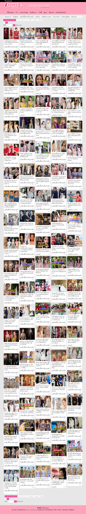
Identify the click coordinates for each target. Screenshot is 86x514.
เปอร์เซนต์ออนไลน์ (61, 12)
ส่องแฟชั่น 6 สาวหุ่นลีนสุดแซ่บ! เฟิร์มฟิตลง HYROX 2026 (10, 65)
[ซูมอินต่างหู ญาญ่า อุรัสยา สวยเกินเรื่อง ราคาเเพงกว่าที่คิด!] (27, 357)
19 (26, 496)
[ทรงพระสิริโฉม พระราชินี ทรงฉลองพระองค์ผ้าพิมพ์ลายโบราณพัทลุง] (74, 57)
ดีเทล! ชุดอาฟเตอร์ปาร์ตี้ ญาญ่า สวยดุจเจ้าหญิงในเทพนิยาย (43, 364)
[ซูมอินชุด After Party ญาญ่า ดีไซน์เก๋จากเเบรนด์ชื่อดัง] (11, 126)
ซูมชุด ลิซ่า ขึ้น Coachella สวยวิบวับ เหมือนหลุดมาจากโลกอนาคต (11, 461)
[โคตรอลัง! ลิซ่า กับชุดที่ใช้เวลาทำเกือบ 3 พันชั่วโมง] (27, 404)
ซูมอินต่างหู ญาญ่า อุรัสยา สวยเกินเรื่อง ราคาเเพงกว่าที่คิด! (27, 366)
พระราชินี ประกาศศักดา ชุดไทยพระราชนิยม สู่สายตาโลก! (74, 182)
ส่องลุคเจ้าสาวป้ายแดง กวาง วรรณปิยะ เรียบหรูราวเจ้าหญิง (58, 294)
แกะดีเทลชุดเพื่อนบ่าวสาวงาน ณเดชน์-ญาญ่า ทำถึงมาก (42, 457)
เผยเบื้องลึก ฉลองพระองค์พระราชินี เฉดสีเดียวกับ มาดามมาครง (59, 178)
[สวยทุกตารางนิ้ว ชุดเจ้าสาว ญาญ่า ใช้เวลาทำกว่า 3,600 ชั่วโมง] (43, 332)
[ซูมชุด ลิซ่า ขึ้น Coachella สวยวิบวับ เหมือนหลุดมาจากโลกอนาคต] (11, 452)
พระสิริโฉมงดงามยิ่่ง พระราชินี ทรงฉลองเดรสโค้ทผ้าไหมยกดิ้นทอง (11, 112)
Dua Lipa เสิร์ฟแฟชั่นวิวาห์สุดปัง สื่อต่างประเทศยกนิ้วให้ (73, 317)
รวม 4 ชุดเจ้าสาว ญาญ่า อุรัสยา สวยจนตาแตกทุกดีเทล (74, 112)
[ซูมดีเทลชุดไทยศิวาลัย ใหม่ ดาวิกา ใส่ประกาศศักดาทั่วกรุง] (74, 469)
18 (27, 20)
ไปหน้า (4, 25)
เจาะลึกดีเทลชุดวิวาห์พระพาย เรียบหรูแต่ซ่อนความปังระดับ (11, 298)
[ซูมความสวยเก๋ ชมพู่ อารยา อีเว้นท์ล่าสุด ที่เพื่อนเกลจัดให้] (74, 332)
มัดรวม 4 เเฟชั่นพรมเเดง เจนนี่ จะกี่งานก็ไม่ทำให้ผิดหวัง (58, 389)
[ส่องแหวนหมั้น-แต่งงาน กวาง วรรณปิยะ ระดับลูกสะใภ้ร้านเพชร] (74, 217)
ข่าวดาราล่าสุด (24, 12)
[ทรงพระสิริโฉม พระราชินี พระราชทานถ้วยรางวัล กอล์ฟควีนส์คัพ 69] (43, 148)
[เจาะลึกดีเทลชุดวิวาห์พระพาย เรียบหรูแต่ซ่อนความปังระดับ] (11, 289)
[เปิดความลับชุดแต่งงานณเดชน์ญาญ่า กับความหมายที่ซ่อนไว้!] (58, 450)
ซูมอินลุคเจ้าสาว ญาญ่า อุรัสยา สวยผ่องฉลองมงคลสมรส (43, 133)
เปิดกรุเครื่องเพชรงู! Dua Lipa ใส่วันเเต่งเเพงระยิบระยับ (27, 273)
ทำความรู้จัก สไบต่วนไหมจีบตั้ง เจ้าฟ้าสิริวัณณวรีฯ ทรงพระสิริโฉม (58, 131)
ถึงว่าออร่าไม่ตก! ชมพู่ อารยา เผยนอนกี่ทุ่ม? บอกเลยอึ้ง (74, 249)
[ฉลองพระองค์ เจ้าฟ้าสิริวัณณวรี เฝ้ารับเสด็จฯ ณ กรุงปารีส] (43, 196)
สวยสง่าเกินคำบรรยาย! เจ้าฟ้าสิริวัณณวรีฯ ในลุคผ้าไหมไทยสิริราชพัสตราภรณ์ (43, 181)
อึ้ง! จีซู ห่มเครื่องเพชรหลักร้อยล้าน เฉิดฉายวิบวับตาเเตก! (11, 251)
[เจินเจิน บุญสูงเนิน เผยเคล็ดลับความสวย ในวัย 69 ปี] (74, 196)
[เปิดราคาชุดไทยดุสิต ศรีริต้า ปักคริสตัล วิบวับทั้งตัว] (58, 404)
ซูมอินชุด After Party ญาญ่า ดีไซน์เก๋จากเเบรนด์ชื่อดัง (10, 135)
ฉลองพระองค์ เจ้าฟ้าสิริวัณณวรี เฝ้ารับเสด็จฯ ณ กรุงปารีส (42, 204)
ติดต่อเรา (71, 510)
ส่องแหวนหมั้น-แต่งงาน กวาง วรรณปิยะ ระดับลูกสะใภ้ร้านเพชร (74, 226)
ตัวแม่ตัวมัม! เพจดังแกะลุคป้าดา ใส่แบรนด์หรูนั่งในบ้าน (58, 65)
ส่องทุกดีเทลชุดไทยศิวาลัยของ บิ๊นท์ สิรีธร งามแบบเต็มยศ (58, 341)
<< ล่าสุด (5, 20)
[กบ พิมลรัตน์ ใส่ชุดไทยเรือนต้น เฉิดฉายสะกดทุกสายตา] (11, 359)
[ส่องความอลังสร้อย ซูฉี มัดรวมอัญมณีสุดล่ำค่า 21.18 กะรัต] (43, 33)
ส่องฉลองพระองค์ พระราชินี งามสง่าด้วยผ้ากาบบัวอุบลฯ (27, 42)
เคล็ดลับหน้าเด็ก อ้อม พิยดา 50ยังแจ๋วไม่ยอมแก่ (59, 111)
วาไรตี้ (40, 12)
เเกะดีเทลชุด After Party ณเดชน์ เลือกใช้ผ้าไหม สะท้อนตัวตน (74, 431)
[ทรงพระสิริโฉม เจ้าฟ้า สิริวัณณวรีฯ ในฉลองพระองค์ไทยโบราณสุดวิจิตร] (58, 355)
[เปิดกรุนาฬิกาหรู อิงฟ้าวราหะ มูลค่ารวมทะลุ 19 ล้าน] (27, 57)
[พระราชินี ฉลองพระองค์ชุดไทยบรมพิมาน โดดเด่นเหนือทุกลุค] (11, 429)
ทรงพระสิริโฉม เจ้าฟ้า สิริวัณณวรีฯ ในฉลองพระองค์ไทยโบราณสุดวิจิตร (58, 365)
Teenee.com (7, 17)
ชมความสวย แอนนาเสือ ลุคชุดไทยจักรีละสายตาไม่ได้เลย (11, 275)
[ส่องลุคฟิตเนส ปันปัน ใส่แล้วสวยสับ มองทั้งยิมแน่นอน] (27, 287)
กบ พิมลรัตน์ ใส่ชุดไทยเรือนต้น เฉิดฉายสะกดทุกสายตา (11, 368)
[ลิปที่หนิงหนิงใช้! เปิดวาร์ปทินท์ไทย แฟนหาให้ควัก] (43, 242)
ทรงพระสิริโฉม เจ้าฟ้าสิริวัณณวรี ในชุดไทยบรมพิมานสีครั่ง (58, 42)
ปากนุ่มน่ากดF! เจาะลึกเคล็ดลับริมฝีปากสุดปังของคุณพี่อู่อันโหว (58, 482)
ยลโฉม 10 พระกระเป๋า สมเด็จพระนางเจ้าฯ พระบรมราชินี (10, 321)
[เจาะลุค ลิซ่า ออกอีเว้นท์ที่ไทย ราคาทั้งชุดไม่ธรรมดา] (74, 150)
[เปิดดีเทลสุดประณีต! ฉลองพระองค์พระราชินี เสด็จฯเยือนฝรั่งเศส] (58, 193)
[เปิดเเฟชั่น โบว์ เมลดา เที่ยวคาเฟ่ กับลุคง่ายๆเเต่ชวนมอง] (74, 376)
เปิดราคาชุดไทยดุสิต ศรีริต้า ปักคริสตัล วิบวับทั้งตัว (59, 412)
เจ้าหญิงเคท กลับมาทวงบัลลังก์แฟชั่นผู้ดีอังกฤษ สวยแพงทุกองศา (10, 414)
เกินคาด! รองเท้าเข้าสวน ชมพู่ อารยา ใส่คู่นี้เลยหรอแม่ (59, 271)
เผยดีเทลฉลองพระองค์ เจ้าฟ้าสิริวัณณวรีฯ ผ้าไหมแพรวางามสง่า (11, 42)
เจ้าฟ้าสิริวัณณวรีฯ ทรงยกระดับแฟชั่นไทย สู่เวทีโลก (42, 480)
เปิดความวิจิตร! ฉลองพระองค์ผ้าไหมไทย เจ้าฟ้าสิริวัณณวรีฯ (26, 155)
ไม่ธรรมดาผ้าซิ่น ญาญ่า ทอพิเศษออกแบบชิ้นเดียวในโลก (26, 457)
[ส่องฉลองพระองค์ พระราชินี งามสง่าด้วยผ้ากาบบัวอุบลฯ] (27, 33)
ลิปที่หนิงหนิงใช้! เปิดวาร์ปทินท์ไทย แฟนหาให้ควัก (43, 250)
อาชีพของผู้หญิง (65, 17)
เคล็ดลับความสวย (46, 17)
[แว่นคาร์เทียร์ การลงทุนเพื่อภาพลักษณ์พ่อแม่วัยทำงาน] (74, 126)
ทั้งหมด (40, 20)
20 (22, 20)
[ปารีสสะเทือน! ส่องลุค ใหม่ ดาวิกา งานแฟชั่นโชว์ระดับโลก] (11, 150)
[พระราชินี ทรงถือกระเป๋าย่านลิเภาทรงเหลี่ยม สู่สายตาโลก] (43, 101)
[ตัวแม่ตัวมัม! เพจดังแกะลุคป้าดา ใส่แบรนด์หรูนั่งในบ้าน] (58, 57)
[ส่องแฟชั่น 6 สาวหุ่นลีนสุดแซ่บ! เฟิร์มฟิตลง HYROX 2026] (11, 57)
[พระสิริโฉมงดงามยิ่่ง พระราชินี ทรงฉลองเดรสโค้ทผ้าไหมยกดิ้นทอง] (11, 103)
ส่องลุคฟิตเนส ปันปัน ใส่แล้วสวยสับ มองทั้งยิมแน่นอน (26, 296)
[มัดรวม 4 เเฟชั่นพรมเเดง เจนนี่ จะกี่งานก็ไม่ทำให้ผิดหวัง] (58, 380)
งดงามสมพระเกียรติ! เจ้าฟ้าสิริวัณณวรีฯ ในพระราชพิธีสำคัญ (74, 89)
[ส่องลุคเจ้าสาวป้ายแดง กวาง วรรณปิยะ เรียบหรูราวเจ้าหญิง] (58, 286)
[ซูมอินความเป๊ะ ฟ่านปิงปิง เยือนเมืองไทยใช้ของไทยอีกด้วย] (11, 220)
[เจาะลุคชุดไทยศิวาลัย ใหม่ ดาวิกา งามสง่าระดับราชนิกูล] (27, 472)
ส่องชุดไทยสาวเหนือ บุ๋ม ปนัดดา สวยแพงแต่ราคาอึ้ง (27, 224)
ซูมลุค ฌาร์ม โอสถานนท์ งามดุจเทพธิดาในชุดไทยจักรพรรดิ (11, 345)
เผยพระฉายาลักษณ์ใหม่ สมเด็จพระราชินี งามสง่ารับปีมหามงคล (26, 389)
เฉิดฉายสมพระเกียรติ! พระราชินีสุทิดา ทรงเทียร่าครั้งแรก (27, 434)
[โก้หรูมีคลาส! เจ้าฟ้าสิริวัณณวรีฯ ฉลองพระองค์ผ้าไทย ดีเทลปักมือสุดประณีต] (11, 476)
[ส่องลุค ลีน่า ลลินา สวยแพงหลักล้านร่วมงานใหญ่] (27, 80)
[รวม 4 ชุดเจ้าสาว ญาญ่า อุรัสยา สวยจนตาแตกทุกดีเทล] (74, 103)
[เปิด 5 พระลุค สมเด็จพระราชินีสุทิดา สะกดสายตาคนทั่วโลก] (43, 402)
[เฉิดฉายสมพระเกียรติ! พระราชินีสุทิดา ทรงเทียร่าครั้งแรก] (27, 425)
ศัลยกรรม (74, 17)
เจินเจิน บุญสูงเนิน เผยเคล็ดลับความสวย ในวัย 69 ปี (74, 205)
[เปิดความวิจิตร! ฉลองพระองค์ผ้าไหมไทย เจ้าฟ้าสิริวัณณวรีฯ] (27, 146)
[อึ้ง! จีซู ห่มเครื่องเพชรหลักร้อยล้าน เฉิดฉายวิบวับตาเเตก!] (11, 243)
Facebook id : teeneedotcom (45, 510)
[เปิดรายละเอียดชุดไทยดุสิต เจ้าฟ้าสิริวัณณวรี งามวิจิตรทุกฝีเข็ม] (11, 196)
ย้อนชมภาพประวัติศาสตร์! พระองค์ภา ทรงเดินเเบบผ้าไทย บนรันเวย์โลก (26, 249)
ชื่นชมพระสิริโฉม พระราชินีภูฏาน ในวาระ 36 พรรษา (74, 271)
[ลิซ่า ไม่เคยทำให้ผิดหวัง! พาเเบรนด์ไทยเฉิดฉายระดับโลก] (43, 285)
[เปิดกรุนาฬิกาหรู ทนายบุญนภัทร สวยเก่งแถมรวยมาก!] (11, 173)
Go (14, 25)
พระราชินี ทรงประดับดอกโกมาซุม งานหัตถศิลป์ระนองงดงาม (43, 228)
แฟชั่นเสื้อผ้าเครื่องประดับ (27, 17)
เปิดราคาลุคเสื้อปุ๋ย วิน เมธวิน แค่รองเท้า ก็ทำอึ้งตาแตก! (43, 317)
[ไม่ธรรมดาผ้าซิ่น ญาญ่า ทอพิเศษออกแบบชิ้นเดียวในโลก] (27, 449)
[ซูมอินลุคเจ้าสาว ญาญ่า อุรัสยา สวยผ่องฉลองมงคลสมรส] (43, 124)
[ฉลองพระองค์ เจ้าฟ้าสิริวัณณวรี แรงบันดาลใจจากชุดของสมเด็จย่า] (27, 193)
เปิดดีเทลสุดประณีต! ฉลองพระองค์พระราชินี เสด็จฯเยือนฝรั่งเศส (58, 201)
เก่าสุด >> (35, 20)
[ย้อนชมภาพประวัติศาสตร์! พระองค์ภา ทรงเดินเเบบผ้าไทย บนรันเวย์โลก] (27, 239)
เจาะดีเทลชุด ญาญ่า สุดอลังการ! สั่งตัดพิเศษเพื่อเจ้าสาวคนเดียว (74, 362)
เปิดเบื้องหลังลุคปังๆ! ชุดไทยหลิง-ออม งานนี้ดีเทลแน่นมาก (74, 455)
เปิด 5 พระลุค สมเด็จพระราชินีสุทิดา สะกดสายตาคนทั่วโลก (43, 410)
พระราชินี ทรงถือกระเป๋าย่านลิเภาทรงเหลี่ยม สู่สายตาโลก (42, 110)
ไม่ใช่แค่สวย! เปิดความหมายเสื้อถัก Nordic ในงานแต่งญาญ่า (58, 318)
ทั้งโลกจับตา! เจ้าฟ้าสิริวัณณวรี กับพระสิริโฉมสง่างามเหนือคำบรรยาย (10, 391)
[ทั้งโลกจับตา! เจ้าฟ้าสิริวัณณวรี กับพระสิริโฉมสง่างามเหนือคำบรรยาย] (11, 382)
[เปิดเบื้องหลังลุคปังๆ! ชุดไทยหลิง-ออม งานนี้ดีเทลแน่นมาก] (74, 446)
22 (17, 20)
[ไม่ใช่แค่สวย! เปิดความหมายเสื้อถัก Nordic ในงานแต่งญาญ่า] (58, 309)
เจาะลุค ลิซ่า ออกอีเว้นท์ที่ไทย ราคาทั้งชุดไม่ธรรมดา (74, 158)
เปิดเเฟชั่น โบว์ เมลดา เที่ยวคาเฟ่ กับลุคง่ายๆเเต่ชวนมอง (74, 385)
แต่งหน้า (37, 17)
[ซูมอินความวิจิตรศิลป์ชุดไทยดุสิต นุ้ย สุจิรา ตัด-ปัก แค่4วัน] (27, 334)
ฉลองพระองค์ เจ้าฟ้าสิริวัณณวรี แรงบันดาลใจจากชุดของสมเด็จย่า (26, 201)
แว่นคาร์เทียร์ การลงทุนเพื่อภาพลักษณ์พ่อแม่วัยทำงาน (74, 135)
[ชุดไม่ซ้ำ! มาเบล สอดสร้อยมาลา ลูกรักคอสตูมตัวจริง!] (58, 239)
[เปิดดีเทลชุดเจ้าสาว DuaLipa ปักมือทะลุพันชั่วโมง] (58, 216)
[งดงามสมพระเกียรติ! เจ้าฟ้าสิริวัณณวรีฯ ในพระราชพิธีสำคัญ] (74, 80)
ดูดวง (45, 12)
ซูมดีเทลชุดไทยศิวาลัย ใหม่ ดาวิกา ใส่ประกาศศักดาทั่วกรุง (74, 478)
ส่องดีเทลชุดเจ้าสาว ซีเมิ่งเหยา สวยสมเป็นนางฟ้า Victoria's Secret (27, 319)
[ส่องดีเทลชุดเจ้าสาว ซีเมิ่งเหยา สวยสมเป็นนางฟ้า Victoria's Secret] (27, 311)
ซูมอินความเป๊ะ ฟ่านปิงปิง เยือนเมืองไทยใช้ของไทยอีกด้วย (11, 228)
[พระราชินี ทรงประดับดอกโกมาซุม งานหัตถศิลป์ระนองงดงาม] (43, 219)
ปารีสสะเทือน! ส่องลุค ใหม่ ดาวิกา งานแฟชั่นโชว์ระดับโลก (10, 158)
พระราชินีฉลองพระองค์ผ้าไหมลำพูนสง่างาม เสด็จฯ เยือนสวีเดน (75, 408)
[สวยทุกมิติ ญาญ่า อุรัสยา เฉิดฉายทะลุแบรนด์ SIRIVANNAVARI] (58, 146)
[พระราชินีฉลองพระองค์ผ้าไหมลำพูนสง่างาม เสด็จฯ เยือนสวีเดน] (74, 399)
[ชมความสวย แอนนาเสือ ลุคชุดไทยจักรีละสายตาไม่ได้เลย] (11, 266)
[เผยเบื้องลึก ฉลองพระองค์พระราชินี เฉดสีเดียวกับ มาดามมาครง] (58, 169)
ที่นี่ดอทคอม (10, 12)
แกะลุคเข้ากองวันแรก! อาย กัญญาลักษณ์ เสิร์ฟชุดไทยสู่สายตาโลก (26, 131)
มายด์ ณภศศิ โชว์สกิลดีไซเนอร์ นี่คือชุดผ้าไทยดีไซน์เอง (42, 271)
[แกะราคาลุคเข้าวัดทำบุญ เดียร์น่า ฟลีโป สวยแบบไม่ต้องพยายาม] (11, 80)
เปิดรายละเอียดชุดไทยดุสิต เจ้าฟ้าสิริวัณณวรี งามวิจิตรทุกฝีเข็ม (10, 205)
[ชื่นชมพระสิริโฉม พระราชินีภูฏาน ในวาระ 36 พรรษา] (74, 262)
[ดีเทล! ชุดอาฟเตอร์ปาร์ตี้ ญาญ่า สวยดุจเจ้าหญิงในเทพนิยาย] (43, 355)
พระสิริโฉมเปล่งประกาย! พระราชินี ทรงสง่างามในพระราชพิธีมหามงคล (74, 294)
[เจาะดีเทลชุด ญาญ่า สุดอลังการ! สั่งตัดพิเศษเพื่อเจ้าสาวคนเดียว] (74, 353)
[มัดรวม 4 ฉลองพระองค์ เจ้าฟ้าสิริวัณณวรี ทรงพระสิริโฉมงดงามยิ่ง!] (27, 169)
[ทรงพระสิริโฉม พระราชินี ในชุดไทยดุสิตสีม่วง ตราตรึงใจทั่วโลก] (43, 425)
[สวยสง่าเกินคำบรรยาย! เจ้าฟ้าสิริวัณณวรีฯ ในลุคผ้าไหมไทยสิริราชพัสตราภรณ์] (43, 171)
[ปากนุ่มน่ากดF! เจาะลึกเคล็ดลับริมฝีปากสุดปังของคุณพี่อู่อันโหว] (58, 473)
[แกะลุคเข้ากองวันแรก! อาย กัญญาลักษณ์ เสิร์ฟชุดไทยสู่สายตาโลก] (27, 123)
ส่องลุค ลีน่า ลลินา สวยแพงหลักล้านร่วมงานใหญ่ (27, 88)
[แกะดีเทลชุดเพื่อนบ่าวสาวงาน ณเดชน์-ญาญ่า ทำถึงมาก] (43, 448)
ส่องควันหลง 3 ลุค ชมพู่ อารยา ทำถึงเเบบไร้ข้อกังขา (42, 387)
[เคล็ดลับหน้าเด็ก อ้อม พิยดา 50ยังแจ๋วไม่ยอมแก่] (58, 103)
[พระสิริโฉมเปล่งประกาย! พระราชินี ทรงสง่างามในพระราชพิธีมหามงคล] (74, 285)
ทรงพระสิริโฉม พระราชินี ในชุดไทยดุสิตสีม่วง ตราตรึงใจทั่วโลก (42, 433)
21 (21, 496)
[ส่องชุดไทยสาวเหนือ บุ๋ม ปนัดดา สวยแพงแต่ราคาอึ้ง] (27, 216)
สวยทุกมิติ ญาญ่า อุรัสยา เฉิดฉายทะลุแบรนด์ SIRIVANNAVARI (58, 155)
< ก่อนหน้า (11, 20)
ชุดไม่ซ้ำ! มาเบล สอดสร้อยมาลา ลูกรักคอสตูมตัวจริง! (58, 248)
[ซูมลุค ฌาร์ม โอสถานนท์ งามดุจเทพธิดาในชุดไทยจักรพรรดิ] (11, 336)
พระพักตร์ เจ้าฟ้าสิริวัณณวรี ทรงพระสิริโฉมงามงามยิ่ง (26, 110)
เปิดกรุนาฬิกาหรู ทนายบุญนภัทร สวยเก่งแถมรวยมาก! (10, 182)
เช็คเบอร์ (51, 12)
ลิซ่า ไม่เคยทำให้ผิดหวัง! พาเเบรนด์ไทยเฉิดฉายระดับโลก (42, 294)
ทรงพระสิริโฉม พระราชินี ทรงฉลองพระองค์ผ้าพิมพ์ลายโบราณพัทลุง (74, 65)
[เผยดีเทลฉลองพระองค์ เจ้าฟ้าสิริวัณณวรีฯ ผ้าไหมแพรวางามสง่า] (11, 33)
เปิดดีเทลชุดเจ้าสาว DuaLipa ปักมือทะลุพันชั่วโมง (58, 224)
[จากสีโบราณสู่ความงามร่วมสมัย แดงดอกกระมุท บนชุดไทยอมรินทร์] (74, 33)
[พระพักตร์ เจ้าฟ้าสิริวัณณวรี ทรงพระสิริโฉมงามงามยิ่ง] (27, 102)
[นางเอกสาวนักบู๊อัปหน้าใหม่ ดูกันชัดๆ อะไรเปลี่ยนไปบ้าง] (43, 80)
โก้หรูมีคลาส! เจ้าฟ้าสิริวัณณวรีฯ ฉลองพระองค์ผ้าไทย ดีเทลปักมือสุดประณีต (10, 485)
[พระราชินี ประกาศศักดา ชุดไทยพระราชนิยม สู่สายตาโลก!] (74, 173)
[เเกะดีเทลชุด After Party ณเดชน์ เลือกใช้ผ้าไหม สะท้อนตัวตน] (74, 423)
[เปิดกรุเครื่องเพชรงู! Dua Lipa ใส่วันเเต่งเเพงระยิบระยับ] (27, 264)
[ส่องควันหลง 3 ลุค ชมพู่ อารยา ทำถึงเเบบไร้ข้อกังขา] (43, 378)
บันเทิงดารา (33, 12)
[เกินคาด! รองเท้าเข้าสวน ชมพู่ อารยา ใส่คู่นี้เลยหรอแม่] (58, 262)
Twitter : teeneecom (63, 510)
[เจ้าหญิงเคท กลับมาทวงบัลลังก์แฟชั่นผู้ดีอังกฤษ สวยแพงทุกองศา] (11, 406)
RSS (55, 510)
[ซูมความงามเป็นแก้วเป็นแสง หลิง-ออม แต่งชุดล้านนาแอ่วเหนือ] (43, 57)
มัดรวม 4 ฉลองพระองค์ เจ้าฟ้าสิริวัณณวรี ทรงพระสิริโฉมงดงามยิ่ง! (27, 178)
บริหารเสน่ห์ (56, 17)
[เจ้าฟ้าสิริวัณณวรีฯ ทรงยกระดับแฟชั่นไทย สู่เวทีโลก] (43, 471)
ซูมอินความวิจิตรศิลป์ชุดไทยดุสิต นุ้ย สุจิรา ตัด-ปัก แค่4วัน (27, 342)
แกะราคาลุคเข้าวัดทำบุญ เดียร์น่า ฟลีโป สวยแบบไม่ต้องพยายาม (11, 89)
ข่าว (17, 12)
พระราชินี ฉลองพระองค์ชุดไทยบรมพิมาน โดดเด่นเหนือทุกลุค (10, 438)
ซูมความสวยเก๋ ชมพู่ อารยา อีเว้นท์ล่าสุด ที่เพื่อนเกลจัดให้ (73, 340)
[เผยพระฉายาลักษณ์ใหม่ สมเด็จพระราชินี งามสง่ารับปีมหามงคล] (27, 380)
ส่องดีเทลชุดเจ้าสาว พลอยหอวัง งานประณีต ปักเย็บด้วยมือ (58, 436)
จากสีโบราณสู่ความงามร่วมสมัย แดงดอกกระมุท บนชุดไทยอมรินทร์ (74, 42)
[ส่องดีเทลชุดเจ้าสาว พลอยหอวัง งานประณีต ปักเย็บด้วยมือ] (58, 427)
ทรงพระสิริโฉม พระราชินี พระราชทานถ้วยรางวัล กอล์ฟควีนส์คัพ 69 (42, 156)
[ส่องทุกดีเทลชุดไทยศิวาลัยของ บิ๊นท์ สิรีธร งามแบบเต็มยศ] (58, 332)
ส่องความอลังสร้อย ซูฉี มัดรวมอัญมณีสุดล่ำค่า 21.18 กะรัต (42, 42)
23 (14, 20)
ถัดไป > (30, 20)
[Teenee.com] (13, 5)
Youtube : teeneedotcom (19, 510)
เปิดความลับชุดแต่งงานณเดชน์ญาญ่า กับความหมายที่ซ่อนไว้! (58, 459)
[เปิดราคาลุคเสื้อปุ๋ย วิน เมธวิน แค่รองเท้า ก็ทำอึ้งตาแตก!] (43, 308)
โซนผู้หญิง (15, 17)
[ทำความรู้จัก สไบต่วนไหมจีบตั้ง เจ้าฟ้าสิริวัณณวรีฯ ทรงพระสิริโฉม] (58, 123)
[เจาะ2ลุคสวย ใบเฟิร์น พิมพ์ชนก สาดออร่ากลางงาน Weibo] (58, 80)
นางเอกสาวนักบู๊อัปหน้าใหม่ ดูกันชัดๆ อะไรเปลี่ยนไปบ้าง (43, 89)
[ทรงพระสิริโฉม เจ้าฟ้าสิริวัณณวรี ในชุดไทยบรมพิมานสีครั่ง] (58, 33)
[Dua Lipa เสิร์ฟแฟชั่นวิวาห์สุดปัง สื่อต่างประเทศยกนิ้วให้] (74, 308)
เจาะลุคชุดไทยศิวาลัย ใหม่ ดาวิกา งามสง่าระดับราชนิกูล (27, 481)
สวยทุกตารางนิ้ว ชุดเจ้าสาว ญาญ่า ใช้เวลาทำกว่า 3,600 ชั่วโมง (42, 340)
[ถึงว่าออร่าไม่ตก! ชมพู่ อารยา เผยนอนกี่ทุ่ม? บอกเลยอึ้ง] (74, 241)
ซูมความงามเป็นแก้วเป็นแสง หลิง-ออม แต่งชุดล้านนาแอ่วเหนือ (42, 65)
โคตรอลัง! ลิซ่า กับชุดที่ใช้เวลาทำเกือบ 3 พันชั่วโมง (27, 412)
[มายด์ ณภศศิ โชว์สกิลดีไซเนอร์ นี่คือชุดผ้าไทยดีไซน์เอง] (43, 262)
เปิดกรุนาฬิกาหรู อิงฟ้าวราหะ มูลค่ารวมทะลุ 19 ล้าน (26, 65)
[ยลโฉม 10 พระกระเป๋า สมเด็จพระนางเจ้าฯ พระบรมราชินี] (11, 313)
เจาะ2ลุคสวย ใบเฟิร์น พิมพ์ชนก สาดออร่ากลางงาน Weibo (58, 89)
